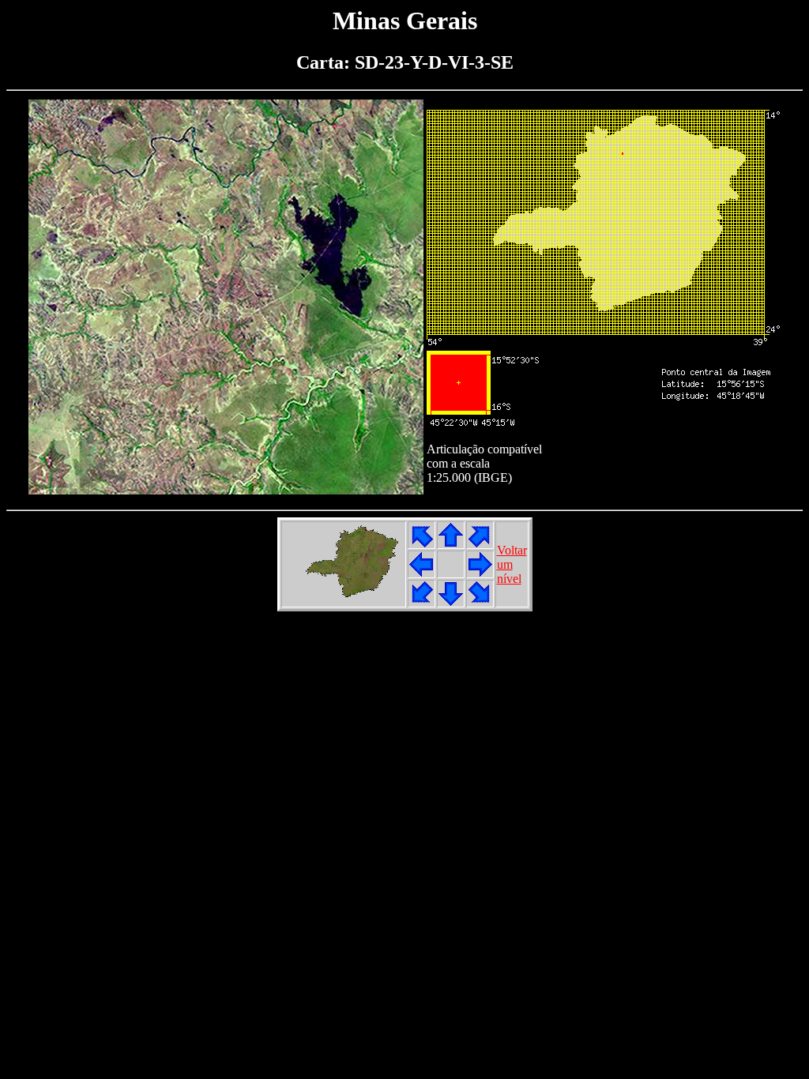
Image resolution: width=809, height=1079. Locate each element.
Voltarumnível (512, 564)
